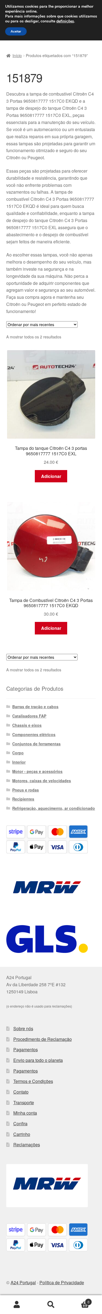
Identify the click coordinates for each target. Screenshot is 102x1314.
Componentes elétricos (33, 734)
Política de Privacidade (61, 1282)
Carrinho (21, 1134)
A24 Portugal (23, 1282)
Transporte (23, 1102)
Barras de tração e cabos (35, 706)
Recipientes (23, 799)
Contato (21, 1092)
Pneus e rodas (25, 790)
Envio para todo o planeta (38, 1060)
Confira (20, 1123)
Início (17, 55)
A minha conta (17, 1304)
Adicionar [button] (51, 476)
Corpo (18, 752)
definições (65, 21)
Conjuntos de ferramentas (36, 743)
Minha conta (25, 1113)
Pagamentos (25, 1049)
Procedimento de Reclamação (42, 1039)
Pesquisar (51, 1304)
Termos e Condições (33, 1081)
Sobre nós (23, 1028)
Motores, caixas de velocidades (41, 780)
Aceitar (16, 31)
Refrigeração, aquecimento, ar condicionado (53, 808)
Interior (19, 762)
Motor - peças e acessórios (37, 771)
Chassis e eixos (27, 725)
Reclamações (26, 1144)
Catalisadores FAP (29, 716)
